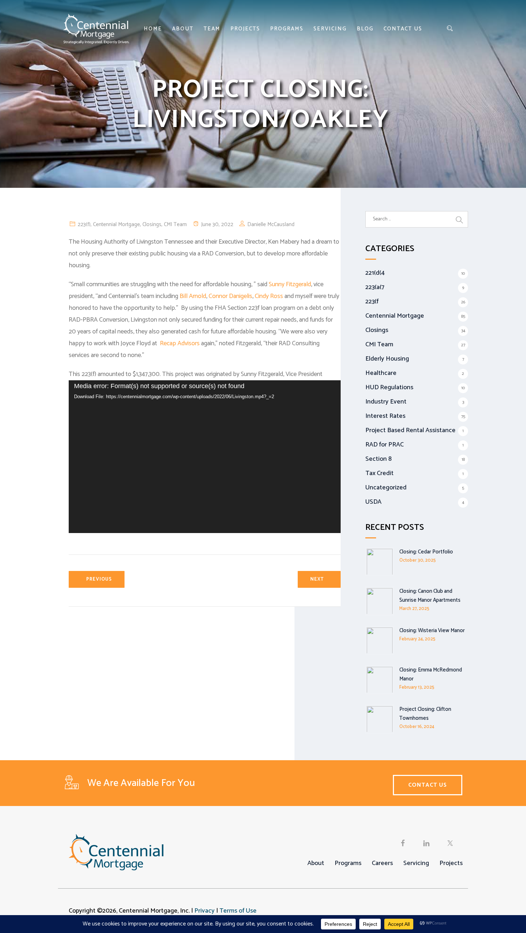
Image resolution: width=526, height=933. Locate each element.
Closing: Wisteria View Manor (432, 630)
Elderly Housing (387, 358)
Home (153, 28)
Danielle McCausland (270, 224)
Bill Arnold (193, 296)
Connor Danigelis (230, 296)
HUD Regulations (389, 387)
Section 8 (378, 459)
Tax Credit (379, 473)
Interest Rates (385, 416)
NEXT (317, 579)
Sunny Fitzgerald (290, 284)
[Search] (450, 29)
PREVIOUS (99, 579)
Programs (286, 28)
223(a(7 (374, 287)
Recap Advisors (180, 343)
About (183, 28)
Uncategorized (385, 487)
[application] (205, 456)
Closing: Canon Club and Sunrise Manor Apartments (430, 596)
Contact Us (403, 28)
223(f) (84, 224)
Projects (245, 28)
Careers (382, 863)
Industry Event (385, 401)
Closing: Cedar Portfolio (426, 551)
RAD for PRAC (384, 444)
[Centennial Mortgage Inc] (96, 28)
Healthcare (380, 373)
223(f (372, 301)
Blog (365, 28)
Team (212, 28)
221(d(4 (375, 273)
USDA (373, 502)
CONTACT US (427, 785)
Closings (151, 224)
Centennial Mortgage (116, 224)
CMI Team (175, 224)
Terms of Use (238, 910)
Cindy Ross (269, 296)
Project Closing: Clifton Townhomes (425, 714)
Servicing (330, 28)
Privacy (204, 910)
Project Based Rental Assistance (410, 430)
